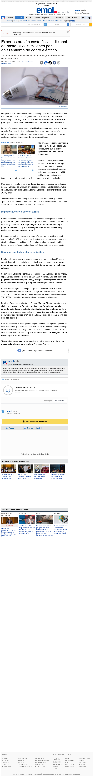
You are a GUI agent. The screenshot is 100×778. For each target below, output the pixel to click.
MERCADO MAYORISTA (82, 765)
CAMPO (67, 758)
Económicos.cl (65, 1)
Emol (3, 1)
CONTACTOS (39, 764)
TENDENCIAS (22, 758)
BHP (38, 514)
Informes (51, 21)
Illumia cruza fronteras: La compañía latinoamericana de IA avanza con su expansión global (62, 529)
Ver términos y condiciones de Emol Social (35, 454)
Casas (77, 1)
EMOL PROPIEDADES (42, 760)
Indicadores (58, 21)
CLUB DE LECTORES (56, 759)
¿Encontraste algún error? (37, 351)
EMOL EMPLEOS (40, 762)
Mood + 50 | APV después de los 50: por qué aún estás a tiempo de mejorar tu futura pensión (27, 529)
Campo (26, 1)
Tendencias (59, 18)
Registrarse (86, 13)
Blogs (17, 1)
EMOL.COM (56, 762)
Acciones (33, 21)
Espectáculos (47, 18)
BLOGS (55, 766)
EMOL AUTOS (39, 758)
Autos (41, 1)
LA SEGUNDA (69, 764)
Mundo (37, 18)
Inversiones (33, 1)
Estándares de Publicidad (72, 774)
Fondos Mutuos (42, 21)
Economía (19, 18)
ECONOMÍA (5, 760)
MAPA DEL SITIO (40, 766)
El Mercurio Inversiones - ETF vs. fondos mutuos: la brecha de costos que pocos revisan (9, 532)
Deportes (29, 18)
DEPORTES (5, 762)
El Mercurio (10, 1)
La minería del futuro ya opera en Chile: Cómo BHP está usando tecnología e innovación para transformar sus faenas (44, 530)
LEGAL (55, 768)
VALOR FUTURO (84, 762)
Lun (90, 1)
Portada (9, 21)
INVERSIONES (69, 760)
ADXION (81, 760)
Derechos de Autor (19, 774)
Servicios (75, 18)
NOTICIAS (5, 758)
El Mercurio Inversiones (6, 514)
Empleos (56, 1)
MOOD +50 (22, 514)
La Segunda (84, 1)
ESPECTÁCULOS (7, 764)
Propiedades (47, 1)
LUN (66, 762)
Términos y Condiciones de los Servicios (52, 774)
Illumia (57, 514)
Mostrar (46, 5)
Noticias (15, 21)
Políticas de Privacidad (32, 774)
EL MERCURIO (57, 764)
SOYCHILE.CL (69, 766)
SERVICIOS (21, 760)
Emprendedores (24, 21)
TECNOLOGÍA (6, 766)
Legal (22, 1)
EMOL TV (21, 762)
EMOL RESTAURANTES (25, 766)
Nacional (10, 18)
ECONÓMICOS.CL (84, 758)
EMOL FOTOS (22, 764)
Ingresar (78, 13)
